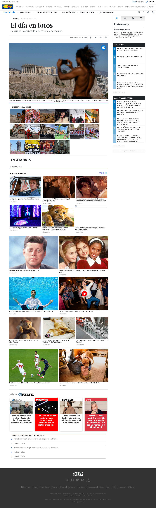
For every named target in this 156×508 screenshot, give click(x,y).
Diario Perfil (26, 487)
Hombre (63, 487)
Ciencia (67, 7)
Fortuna (54, 487)
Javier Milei (25, 12)
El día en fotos (19, 443)
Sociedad (29, 7)
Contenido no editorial (135, 7)
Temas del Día (8, 12)
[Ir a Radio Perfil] (138, 1)
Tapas (100, 7)
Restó (93, 7)
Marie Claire (45, 487)
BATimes (131, 487)
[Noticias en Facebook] (143, 12)
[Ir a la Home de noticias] (78, 473)
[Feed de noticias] (153, 12)
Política (19, 7)
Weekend (72, 487)
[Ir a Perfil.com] (150, 1)
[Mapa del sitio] (88, 480)
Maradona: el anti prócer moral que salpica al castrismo (35, 439)
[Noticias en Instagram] (139, 12)
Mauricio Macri (87, 12)
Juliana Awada (106, 12)
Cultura (58, 7)
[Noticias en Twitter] (148, 12)
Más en (13, 394)
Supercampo (93, 487)
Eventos (84, 7)
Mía (114, 487)
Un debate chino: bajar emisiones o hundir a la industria (35, 447)
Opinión (75, 7)
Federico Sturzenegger (47, 12)
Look (102, 487)
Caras (35, 487)
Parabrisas (82, 487)
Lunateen (122, 487)
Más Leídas (119, 44)
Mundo (49, 7)
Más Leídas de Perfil (123, 98)
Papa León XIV (68, 12)
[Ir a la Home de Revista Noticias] (7, 7)
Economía (39, 7)
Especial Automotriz (114, 7)
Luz (108, 487)
